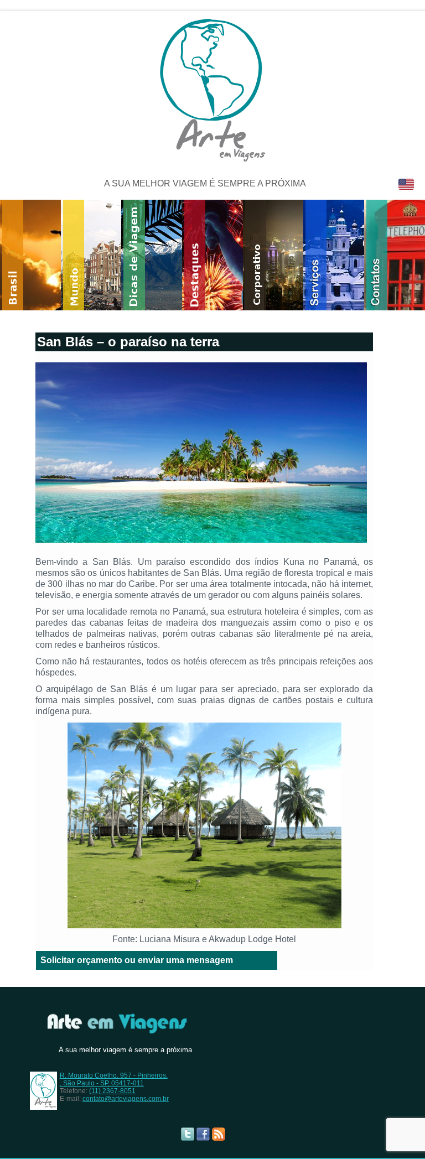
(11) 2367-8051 (112, 1091)
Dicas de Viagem (161, 255)
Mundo (101, 255)
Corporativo (283, 255)
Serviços (343, 255)
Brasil (40, 255)
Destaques (222, 255)
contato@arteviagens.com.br (125, 1099)
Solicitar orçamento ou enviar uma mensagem (136, 960)
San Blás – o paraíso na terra (128, 341)
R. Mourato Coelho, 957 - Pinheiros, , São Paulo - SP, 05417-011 (114, 1079)
